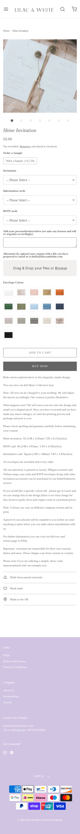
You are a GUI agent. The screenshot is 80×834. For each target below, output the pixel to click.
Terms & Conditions (14, 667)
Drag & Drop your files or (40, 268)
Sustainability (11, 696)
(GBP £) (39, 776)
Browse (61, 268)
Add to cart (40, 352)
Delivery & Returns (14, 661)
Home (6, 30)
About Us (8, 690)
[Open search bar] (62, 9)
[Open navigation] (6, 9)
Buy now (40, 366)
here (51, 385)
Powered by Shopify (52, 819)
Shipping (25, 146)
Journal (7, 702)
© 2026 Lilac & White (28, 819)
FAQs (24, 540)
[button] (40, 76)
